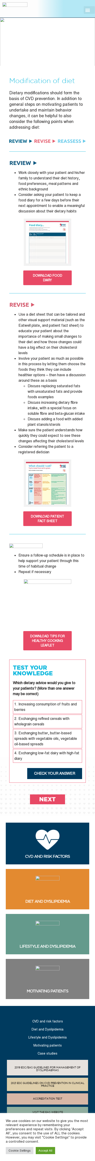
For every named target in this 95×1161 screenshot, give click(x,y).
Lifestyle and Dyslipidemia (47, 1037)
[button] (89, 10)
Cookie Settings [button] (20, 1151)
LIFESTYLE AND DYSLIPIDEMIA (47, 946)
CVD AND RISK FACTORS (47, 856)
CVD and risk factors (47, 1021)
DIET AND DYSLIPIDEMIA (47, 901)
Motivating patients (47, 1045)
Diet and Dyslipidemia (47, 1029)
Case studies (47, 1053)
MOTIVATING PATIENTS (47, 991)
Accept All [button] (45, 1151)
